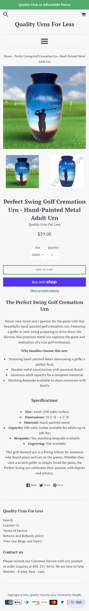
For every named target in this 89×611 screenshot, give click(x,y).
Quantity (53, 247)
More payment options (44, 290)
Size (37, 247)
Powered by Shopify (69, 595)
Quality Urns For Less (44, 24)
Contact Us (11, 525)
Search (8, 520)
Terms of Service (15, 530)
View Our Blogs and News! (22, 541)
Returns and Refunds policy (23, 535)
